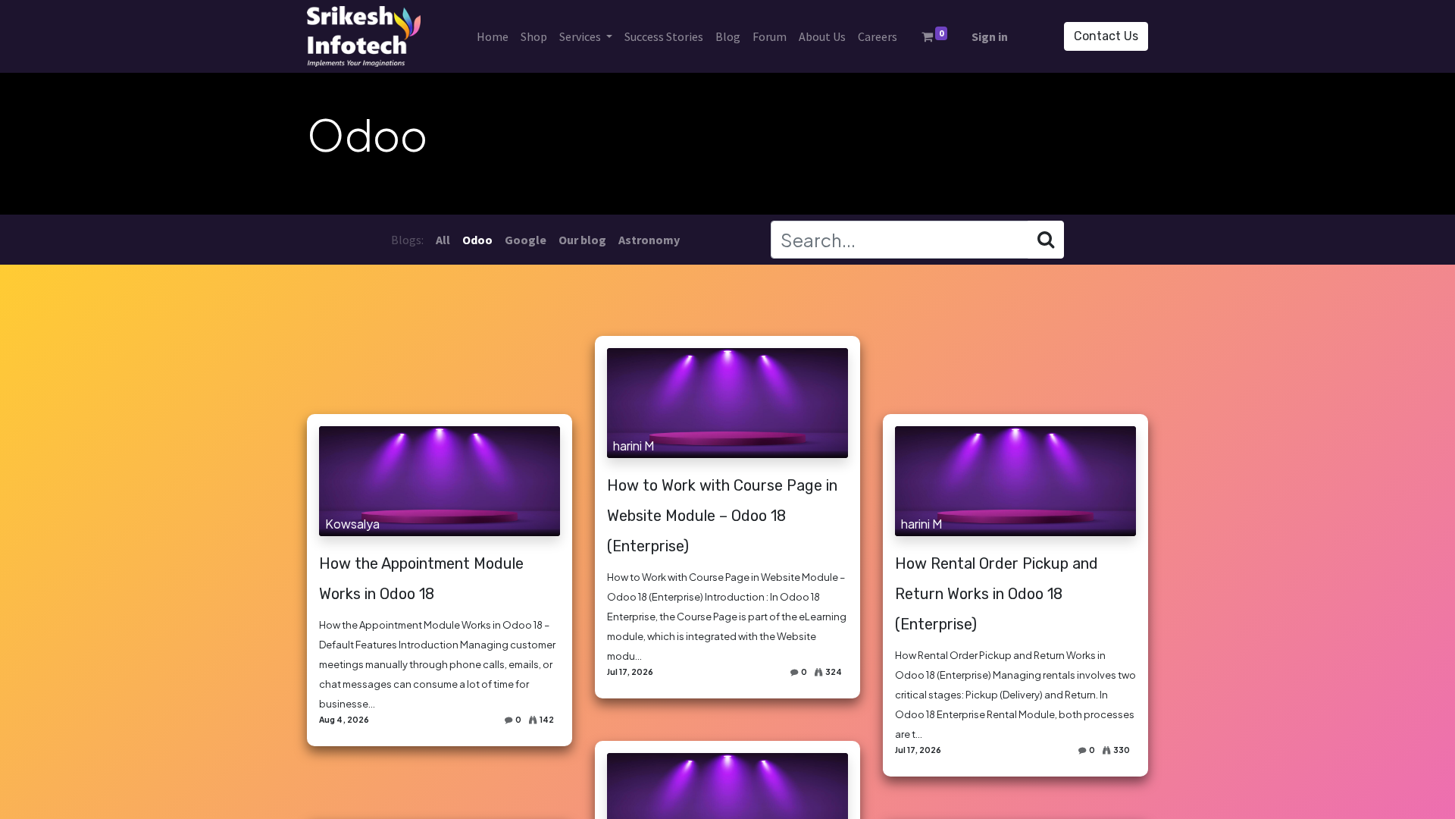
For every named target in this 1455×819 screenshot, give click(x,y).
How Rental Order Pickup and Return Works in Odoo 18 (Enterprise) (996, 593)
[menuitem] (493, 36)
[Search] (1046, 240)
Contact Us (1106, 36)
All (443, 239)
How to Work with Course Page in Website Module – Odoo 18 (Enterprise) (722, 515)
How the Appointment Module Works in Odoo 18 (421, 578)
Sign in (990, 36)
